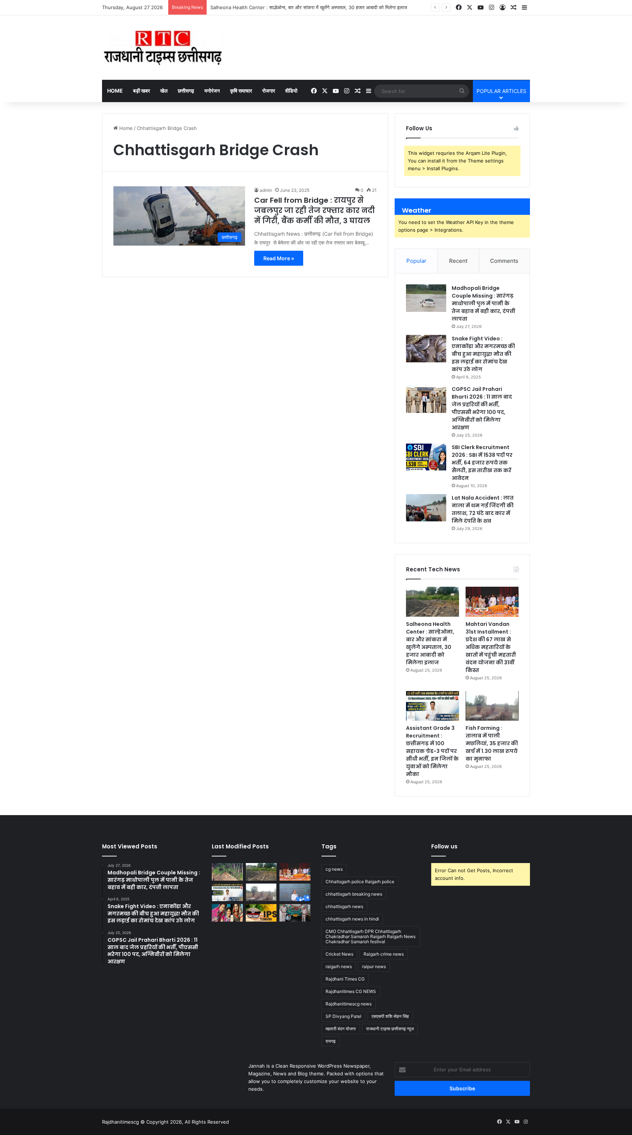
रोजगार (268, 90)
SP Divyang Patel (343, 1016)
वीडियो (291, 90)
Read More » (278, 258)
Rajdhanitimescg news (349, 1004)
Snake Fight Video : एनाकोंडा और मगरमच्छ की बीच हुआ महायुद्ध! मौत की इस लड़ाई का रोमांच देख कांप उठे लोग (483, 354)
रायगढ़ (330, 1041)
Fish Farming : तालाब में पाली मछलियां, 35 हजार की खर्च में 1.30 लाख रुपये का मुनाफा (492, 743)
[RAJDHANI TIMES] (163, 47)
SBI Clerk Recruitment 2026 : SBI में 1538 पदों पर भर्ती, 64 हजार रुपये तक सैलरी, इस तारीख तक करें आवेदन (482, 463)
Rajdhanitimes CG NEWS (351, 991)
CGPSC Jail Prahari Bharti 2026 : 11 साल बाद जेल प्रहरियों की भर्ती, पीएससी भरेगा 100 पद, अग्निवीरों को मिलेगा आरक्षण (482, 408)
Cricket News (339, 954)
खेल (164, 90)
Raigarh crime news (384, 954)
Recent (458, 260)
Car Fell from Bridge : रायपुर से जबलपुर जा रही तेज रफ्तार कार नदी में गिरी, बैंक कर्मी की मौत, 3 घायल (314, 210)
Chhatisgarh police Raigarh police (360, 881)
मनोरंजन (212, 90)
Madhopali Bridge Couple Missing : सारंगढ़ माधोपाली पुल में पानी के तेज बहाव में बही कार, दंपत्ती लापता (483, 303)
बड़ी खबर (141, 90)
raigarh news (339, 966)
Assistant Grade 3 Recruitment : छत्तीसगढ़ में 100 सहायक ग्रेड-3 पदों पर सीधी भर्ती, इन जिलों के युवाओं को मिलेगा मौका (432, 751)
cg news (334, 869)
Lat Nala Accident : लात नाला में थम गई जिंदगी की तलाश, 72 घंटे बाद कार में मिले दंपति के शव (483, 509)
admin (266, 190)
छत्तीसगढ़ (186, 90)
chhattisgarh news (344, 906)
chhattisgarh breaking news (354, 894)
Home (115, 90)
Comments (504, 260)
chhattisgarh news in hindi (352, 919)
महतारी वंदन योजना (341, 1028)
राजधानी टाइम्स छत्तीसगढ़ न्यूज (390, 1028)
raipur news (374, 966)
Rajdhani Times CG (345, 979)
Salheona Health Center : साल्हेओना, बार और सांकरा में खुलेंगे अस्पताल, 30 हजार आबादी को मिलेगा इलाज (308, 7)
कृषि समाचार (241, 90)
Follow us (444, 846)
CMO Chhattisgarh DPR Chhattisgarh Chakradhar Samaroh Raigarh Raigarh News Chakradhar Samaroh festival (370, 936)
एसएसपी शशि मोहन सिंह (390, 1016)
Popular (416, 260)
